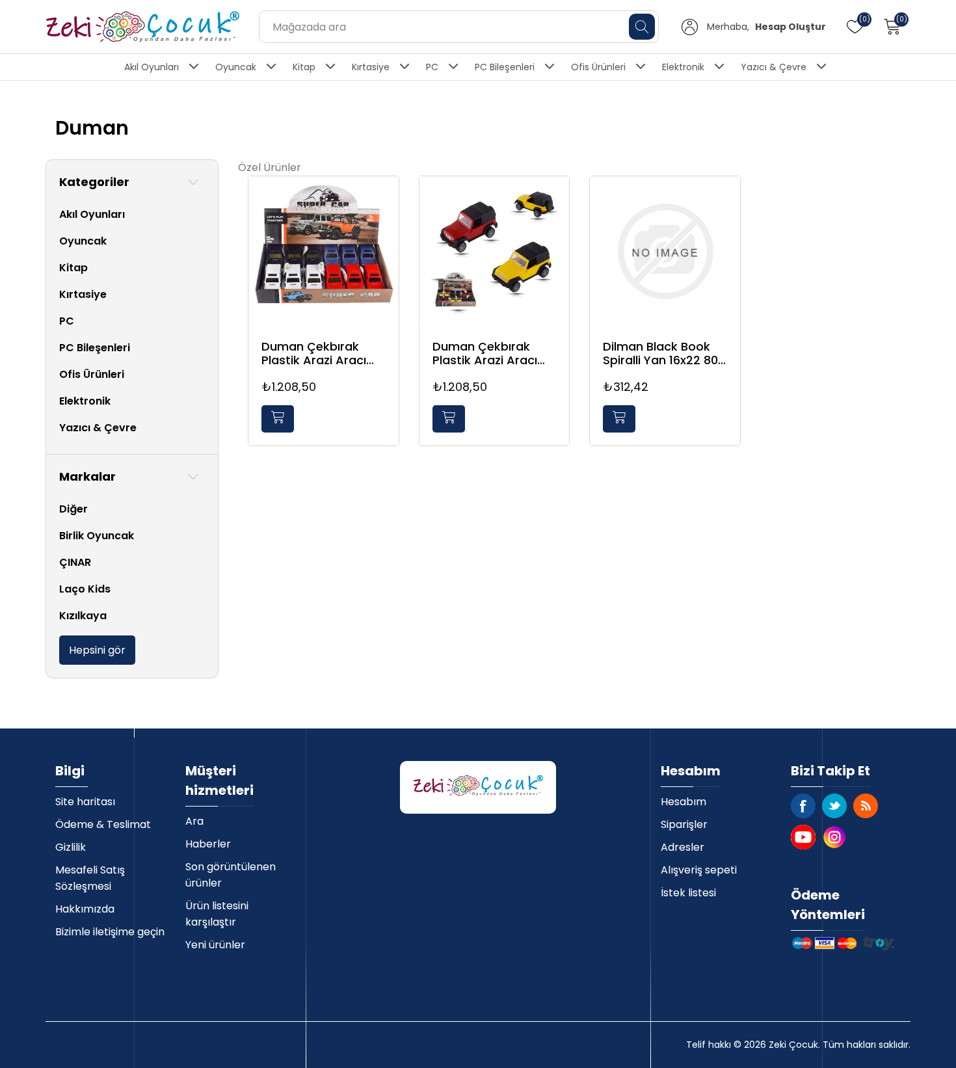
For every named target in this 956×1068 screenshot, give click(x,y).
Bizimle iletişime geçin (110, 931)
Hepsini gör (97, 650)
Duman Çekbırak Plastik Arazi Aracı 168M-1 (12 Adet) (484, 353)
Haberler (208, 843)
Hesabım (683, 801)
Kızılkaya (83, 615)
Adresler (682, 847)
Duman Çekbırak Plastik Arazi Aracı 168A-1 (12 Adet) (313, 353)
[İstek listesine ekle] (385, 201)
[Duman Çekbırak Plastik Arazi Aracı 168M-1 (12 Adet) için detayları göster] (494, 251)
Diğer (73, 508)
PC (432, 66)
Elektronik (683, 66)
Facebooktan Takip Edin (803, 806)
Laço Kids (85, 588)
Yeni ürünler (215, 944)
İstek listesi (688, 892)
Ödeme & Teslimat (103, 824)
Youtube (803, 837)
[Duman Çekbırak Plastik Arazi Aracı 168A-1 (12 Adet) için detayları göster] (323, 251)
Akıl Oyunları (151, 66)
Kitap (304, 66)
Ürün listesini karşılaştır (216, 913)
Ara (194, 821)
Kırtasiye (371, 66)
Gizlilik (70, 847)
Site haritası (85, 801)
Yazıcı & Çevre (773, 66)
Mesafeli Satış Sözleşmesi (90, 878)
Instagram (834, 837)
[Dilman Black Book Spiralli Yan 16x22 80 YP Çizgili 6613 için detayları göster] (665, 251)
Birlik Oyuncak (96, 535)
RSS (865, 806)
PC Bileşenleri (505, 66)
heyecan (834, 806)
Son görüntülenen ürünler (230, 874)
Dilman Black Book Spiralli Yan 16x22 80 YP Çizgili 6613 (660, 353)
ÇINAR (75, 562)
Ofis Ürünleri (598, 66)
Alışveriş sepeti (699, 869)
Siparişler (684, 824)
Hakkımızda (84, 908)
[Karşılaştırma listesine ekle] (385, 227)
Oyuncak (235, 66)
